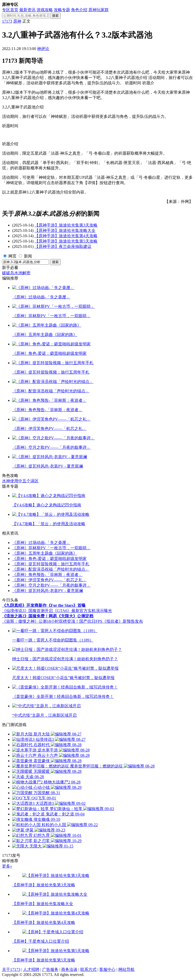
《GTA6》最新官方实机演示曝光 (82, 610)
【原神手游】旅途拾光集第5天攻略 (66, 241)
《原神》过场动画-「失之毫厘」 (41, 542)
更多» (7, 866)
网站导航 (126, 969)
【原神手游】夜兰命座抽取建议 (63, 246)
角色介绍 (79, 10)
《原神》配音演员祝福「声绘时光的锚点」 (50, 569)
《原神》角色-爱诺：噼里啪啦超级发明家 (49, 558)
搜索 (55, 16)
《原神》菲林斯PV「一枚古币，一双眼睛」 (51, 548)
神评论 (43, 48)
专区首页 (10, 10)
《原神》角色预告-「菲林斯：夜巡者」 (47, 574)
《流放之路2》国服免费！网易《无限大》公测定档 (47, 616)
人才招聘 (31, 969)
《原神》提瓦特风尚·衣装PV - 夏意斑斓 (47, 590)
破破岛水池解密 (16, 273)
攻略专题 (62, 10)
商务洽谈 (69, 969)
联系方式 (88, 969)
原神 (17, 21)
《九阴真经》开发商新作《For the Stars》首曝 (44, 605)
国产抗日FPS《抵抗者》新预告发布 (111, 621)
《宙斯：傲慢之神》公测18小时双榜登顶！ (40, 621)
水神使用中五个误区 (20, 481)
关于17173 (11, 969)
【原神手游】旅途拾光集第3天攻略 (66, 225)
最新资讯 (27, 10)
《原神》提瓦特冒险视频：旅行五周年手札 (50, 564)
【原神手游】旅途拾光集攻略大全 (65, 230)
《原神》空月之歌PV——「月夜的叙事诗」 (51, 585)
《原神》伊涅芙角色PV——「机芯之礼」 (49, 580)
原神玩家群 (98, 10)
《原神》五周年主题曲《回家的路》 (44, 553)
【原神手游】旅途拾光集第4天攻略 (66, 236)
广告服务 (50, 969)
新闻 (28, 256)
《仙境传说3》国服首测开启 (27, 610)
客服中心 (107, 969)
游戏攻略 (45, 10)
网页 (12, 256)
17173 (7, 21)
